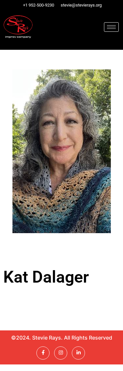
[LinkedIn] (78, 353)
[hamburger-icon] (111, 27)
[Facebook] (43, 353)
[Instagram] (60, 353)
